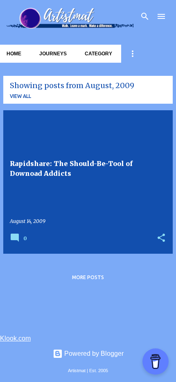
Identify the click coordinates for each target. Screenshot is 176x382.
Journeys (53, 54)
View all (20, 96)
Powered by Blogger (93, 353)
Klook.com (15, 338)
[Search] (145, 16)
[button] (161, 238)
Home (14, 54)
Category (98, 54)
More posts (88, 277)
